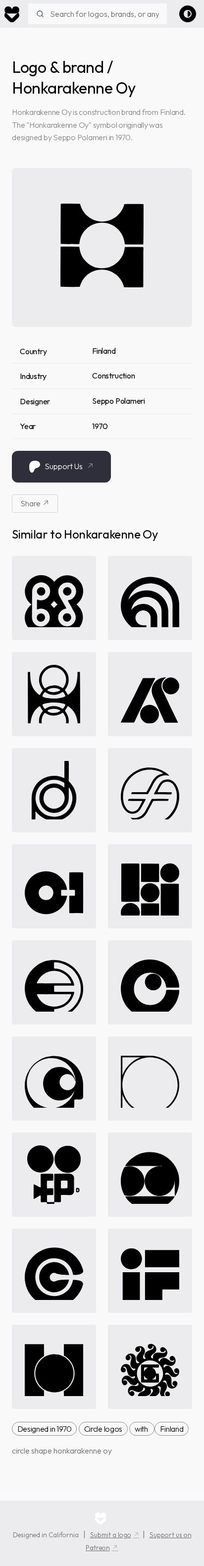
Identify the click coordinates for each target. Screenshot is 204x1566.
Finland (103, 351)
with (142, 1429)
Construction (113, 375)
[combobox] (97, 14)
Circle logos (103, 1429)
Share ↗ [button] (35, 503)
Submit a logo (110, 1535)
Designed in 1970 (44, 1429)
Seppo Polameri (118, 401)
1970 (100, 426)
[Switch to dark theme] (187, 13)
